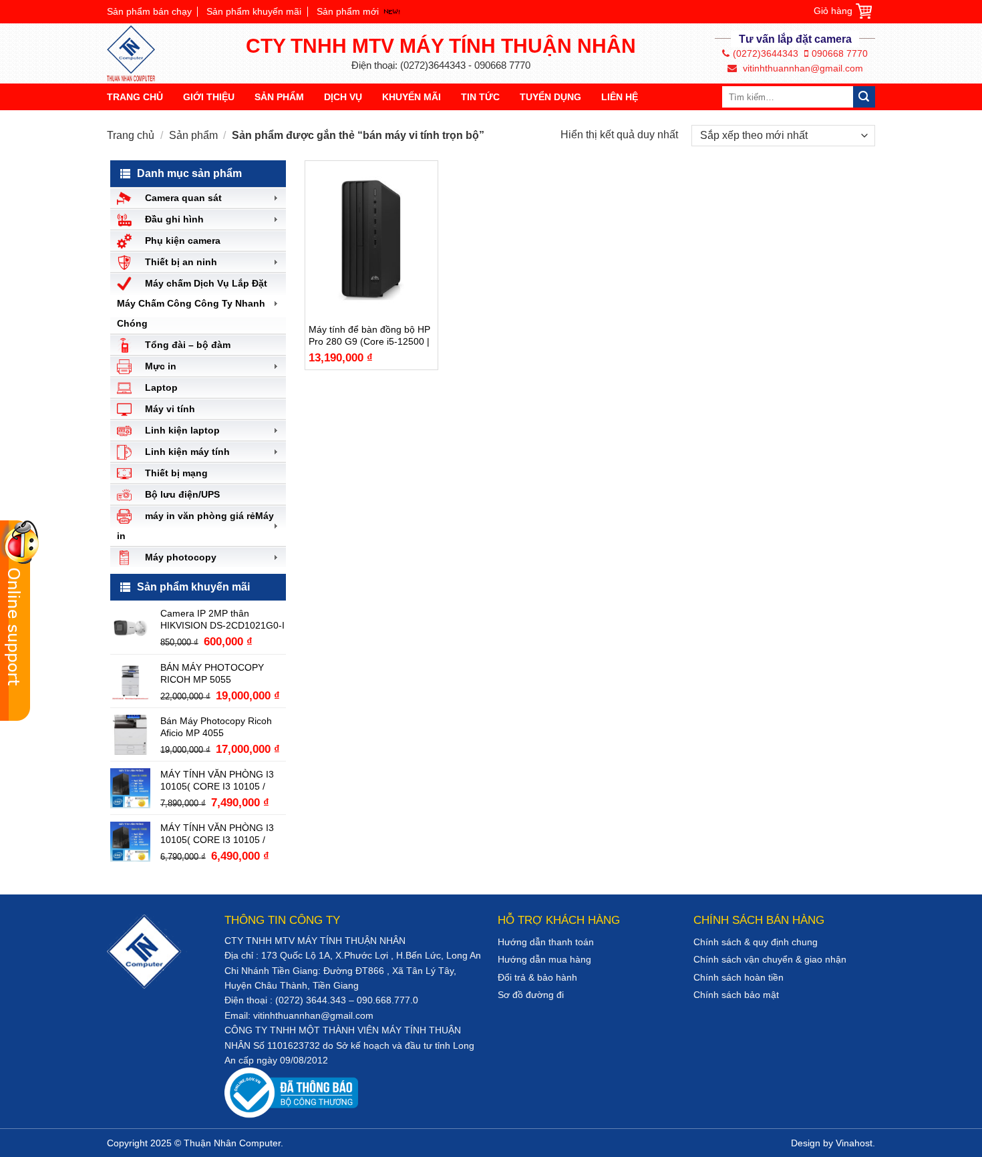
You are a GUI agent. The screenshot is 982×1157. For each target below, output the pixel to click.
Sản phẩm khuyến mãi (253, 11)
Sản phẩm (279, 97)
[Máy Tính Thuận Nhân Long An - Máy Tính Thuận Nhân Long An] (137, 53)
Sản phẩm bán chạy (149, 11)
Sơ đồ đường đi (531, 994)
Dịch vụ (343, 97)
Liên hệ (619, 97)
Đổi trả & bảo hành (537, 977)
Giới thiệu (208, 97)
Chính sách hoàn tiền (738, 977)
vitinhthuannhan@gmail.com (801, 68)
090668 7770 (840, 53)
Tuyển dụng (550, 97)
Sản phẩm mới (348, 11)
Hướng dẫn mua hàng (544, 959)
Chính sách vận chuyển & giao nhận (769, 959)
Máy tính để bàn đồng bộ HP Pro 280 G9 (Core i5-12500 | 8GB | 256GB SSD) (369, 335)
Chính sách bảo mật (736, 994)
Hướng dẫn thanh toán (546, 942)
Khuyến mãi (411, 97)
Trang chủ (135, 97)
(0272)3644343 (765, 53)
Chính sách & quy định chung (755, 942)
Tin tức (480, 97)
